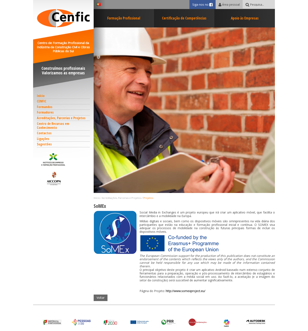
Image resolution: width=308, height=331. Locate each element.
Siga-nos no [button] (204, 4)
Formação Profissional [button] (123, 18)
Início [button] (41, 95)
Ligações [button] (43, 138)
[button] (63, 159)
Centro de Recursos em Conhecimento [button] (53, 125)
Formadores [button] (45, 112)
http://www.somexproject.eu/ (185, 291)
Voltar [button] (101, 298)
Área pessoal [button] (230, 4)
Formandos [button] (44, 107)
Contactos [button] (44, 133)
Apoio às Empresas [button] (245, 18)
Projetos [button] (148, 198)
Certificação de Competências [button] (184, 18)
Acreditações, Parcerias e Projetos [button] (61, 118)
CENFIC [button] (41, 101)
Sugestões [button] (44, 144)
